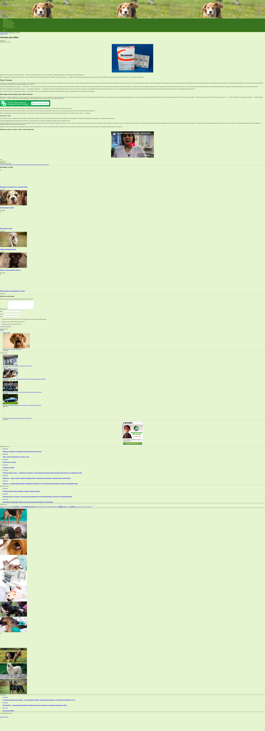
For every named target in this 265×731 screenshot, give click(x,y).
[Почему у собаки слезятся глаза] (13, 554)
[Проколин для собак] (13, 585)
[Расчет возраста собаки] (13, 205)
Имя (1, 311)
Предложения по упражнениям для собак (12, 291)
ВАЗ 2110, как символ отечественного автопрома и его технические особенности (22, 405)
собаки (72, 506)
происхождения (51, 506)
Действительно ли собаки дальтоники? (12, 349)
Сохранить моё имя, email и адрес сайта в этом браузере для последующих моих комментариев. (24, 319)
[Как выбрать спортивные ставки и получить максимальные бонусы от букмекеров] (10, 390)
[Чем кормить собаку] (13, 225)
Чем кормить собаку (6, 228)
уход (82, 506)
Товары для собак (10, 27)
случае (57, 506)
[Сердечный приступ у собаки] (13, 600)
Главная (2, 32)
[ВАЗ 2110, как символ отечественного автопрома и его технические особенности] (10, 404)
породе (37, 506)
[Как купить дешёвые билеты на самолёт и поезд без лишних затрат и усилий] (10, 417)
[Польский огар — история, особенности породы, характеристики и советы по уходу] (13, 523)
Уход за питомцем (8, 22)
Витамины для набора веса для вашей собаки (13, 187)
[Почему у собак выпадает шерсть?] (13, 267)
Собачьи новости (8, 24)
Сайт (1, 316)
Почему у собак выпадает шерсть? (10, 270)
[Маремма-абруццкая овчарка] (13, 678)
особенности (26, 506)
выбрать (1, 506)
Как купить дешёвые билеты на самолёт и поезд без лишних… (17, 418)
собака (65, 506)
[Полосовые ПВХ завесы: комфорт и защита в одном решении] (10, 364)
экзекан (4, 160)
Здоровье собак (7, 21)
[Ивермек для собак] (13, 631)
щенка (91, 506)
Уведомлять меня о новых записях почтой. (12, 324)
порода (33, 506)
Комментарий (3, 309)
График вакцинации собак (8, 249)
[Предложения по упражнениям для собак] (13, 288)
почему (45, 506)
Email (1, 314)
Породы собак (7, 20)
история (15, 506)
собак (1, 160)
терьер (79, 506)
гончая (4, 506)
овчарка (20, 506)
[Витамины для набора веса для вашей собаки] (13, 184)
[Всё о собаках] (8, 13)
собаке (68, 506)
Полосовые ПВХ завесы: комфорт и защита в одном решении (17, 365)
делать (7, 506)
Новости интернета (9, 26)
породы (41, 506)
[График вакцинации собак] (13, 246)
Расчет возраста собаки (7, 207)
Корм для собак (8, 25)
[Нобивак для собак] (13, 570)
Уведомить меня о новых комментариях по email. (13, 321)
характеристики (86, 506)
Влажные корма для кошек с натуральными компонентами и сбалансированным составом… (24, 379)
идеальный (10, 506)
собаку (76, 506)
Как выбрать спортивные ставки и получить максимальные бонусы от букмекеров (22, 392)
